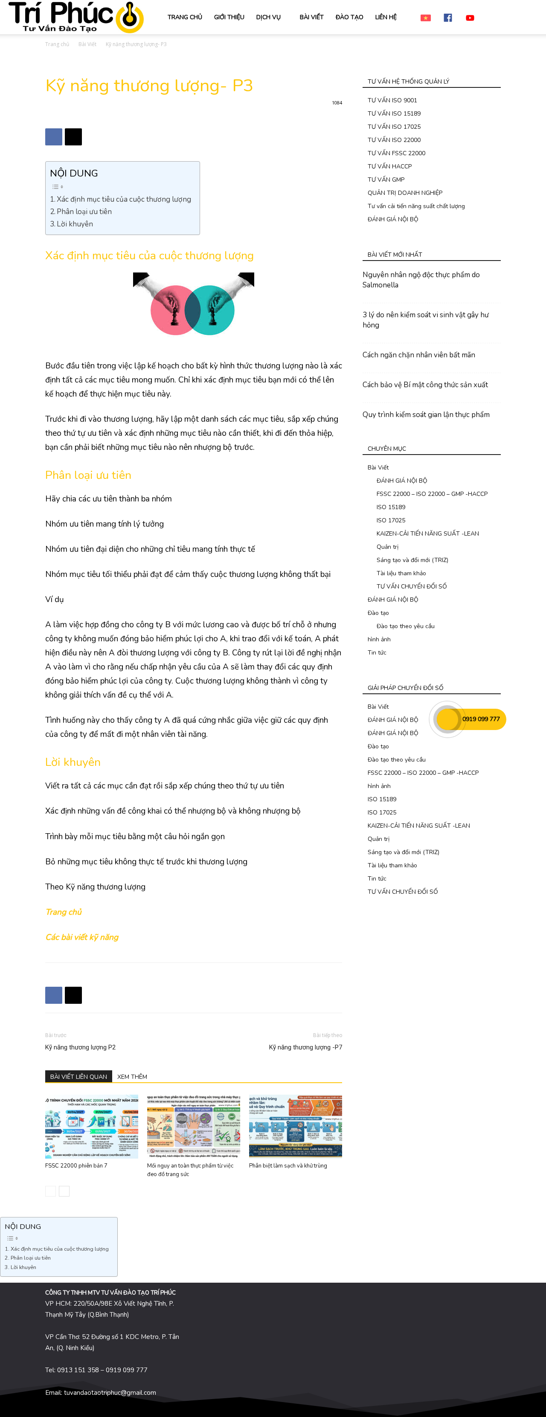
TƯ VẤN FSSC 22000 (396, 153)
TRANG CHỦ (185, 17)
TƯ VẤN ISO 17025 (394, 127)
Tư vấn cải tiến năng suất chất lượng (416, 206)
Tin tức (377, 653)
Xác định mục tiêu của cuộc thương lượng (124, 199)
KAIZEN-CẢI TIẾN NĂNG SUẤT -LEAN (428, 534)
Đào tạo (378, 613)
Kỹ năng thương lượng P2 (80, 1047)
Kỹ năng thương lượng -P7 (305, 1047)
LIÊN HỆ (386, 17)
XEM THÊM (132, 1077)
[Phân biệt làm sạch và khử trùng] (295, 1127)
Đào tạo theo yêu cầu (406, 626)
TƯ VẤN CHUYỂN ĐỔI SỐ (412, 586)
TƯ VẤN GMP (386, 180)
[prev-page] (50, 1191)
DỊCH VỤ (268, 17)
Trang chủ (57, 44)
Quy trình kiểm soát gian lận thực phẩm (426, 415)
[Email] (73, 136)
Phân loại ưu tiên (84, 212)
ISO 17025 (391, 520)
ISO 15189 (391, 507)
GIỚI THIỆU (229, 17)
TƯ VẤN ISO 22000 (394, 140)
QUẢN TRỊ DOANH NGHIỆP (405, 193)
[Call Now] (447, 719)
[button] (527, 18)
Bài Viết (87, 44)
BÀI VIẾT (312, 17)
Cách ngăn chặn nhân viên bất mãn (419, 355)
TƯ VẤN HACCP (390, 166)
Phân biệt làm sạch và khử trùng (288, 1166)
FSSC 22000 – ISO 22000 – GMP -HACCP (432, 494)
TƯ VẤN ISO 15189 (394, 114)
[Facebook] (53, 136)
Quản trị (387, 547)
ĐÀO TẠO (349, 17)
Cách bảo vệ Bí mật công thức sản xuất (425, 385)
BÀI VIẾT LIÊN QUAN (78, 1077)
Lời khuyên (75, 224)
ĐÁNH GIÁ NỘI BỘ (393, 219)
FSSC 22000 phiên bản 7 (76, 1166)
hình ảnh (379, 639)
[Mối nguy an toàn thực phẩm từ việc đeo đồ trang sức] (193, 1127)
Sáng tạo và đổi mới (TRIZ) (412, 560)
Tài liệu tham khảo (401, 573)
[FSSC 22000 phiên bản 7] (91, 1127)
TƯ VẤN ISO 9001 (392, 100)
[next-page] (64, 1191)
